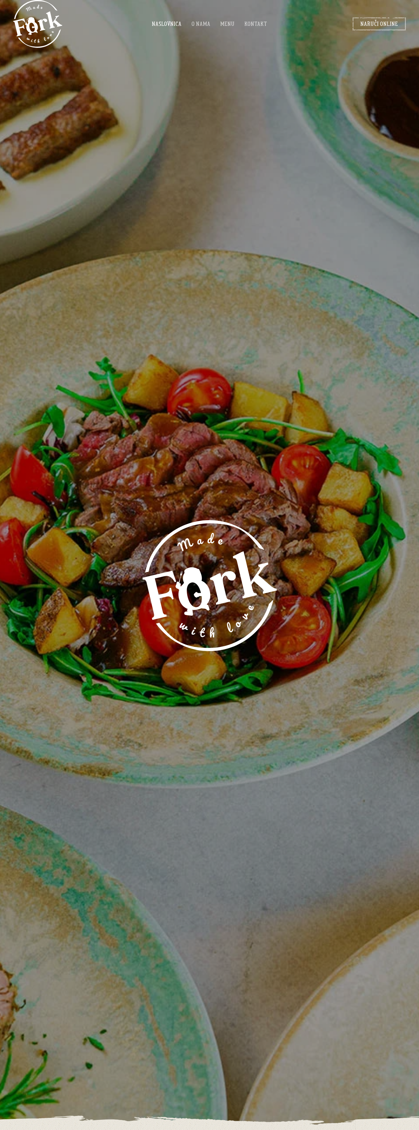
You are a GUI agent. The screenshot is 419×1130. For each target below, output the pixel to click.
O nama (200, 24)
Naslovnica (167, 24)
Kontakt (256, 24)
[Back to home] (37, 24)
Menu (227, 24)
